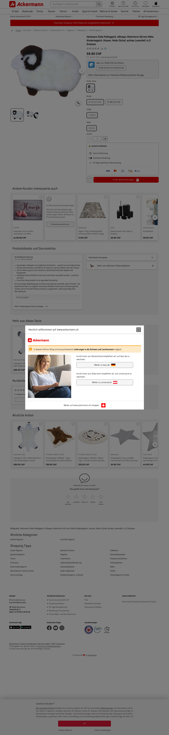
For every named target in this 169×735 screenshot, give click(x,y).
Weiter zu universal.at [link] (102, 382)
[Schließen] (139, 330)
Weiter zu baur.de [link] (102, 365)
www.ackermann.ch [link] (82, 405)
